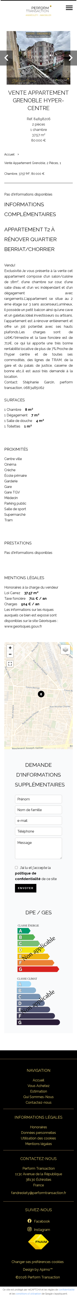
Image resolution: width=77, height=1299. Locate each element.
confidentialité (66, 1289)
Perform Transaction (38, 1168)
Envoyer (26, 888)
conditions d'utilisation (28, 1293)
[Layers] (65, 649)
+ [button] (10, 647)
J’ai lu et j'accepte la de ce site (36, 873)
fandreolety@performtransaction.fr (38, 1193)
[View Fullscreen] (10, 664)
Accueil (9, 154)
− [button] (10, 654)
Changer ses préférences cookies (38, 1262)
